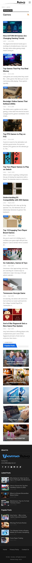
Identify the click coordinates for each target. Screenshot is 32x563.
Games (5, 22)
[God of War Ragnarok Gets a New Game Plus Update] (12, 315)
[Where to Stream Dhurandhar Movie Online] (5, 495)
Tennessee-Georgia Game (14, 293)
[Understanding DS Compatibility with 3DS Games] (12, 189)
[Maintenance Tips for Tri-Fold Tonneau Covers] (5, 503)
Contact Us (25, 549)
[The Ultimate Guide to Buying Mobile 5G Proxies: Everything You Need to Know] (5, 532)
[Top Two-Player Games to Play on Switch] (12, 158)
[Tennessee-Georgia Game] (12, 284)
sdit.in (20, 559)
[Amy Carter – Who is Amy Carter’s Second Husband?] (16, 358)
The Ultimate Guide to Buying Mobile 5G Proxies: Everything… (16, 399)
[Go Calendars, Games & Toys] (12, 254)
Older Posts (8, 342)
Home (5, 549)
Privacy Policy (14, 549)
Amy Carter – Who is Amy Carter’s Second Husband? (16, 363)
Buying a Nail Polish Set (16, 438)
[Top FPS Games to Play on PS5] (12, 125)
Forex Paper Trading (16, 420)
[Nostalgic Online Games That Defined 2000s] (12, 93)
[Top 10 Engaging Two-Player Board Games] (12, 221)
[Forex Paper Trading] (16, 414)
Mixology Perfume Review (16, 382)
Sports (6, 216)
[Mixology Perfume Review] (16, 376)
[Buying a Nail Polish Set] (16, 432)
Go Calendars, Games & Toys (15, 263)
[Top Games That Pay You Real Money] (12, 60)
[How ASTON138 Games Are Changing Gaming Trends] (12, 27)
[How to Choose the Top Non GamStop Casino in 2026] (5, 487)
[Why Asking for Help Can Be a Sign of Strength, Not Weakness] (5, 480)
